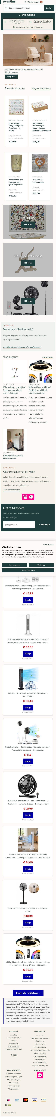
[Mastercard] (26, 1100)
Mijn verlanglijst (14, 1086)
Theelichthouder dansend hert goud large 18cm (16, 182)
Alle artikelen (47, 357)
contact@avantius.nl (14, 1049)
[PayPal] (43, 1100)
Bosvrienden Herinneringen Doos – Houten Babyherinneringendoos (41, 127)
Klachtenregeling (40, 1056)
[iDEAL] (8, 1100)
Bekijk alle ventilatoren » (28, 993)
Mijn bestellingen (13, 1080)
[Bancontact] (17, 1100)
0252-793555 (13, 1046)
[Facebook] (11, 1055)
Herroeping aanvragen (13, 1077)
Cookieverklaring (39, 1062)
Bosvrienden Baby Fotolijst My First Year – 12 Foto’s (16, 127)
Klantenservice (40, 1053)
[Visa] (34, 1100)
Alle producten (13, 1089)
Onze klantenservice (11, 490)
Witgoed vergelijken (40, 1065)
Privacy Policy (40, 1044)
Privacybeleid (48, 544)
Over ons (39, 1035)
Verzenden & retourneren (39, 1050)
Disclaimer (40, 1041)
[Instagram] (14, 1055)
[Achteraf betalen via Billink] (8, 1105)
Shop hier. (11, 76)
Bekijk (28, 600)
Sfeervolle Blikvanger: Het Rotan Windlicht (13, 457)
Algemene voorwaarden (40, 1038)
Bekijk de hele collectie (41, 89)
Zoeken (49, 8)
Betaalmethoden (39, 1047)
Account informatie (13, 1073)
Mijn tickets (13, 1083)
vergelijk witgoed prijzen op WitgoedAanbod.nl (22, 347)
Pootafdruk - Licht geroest (38, 181)
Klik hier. (28, 224)
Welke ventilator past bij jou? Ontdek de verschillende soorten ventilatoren (40, 390)
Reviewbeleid (40, 1059)
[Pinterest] (16, 1055)
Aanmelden (44, 524)
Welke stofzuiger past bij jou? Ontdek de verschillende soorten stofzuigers (14, 390)
